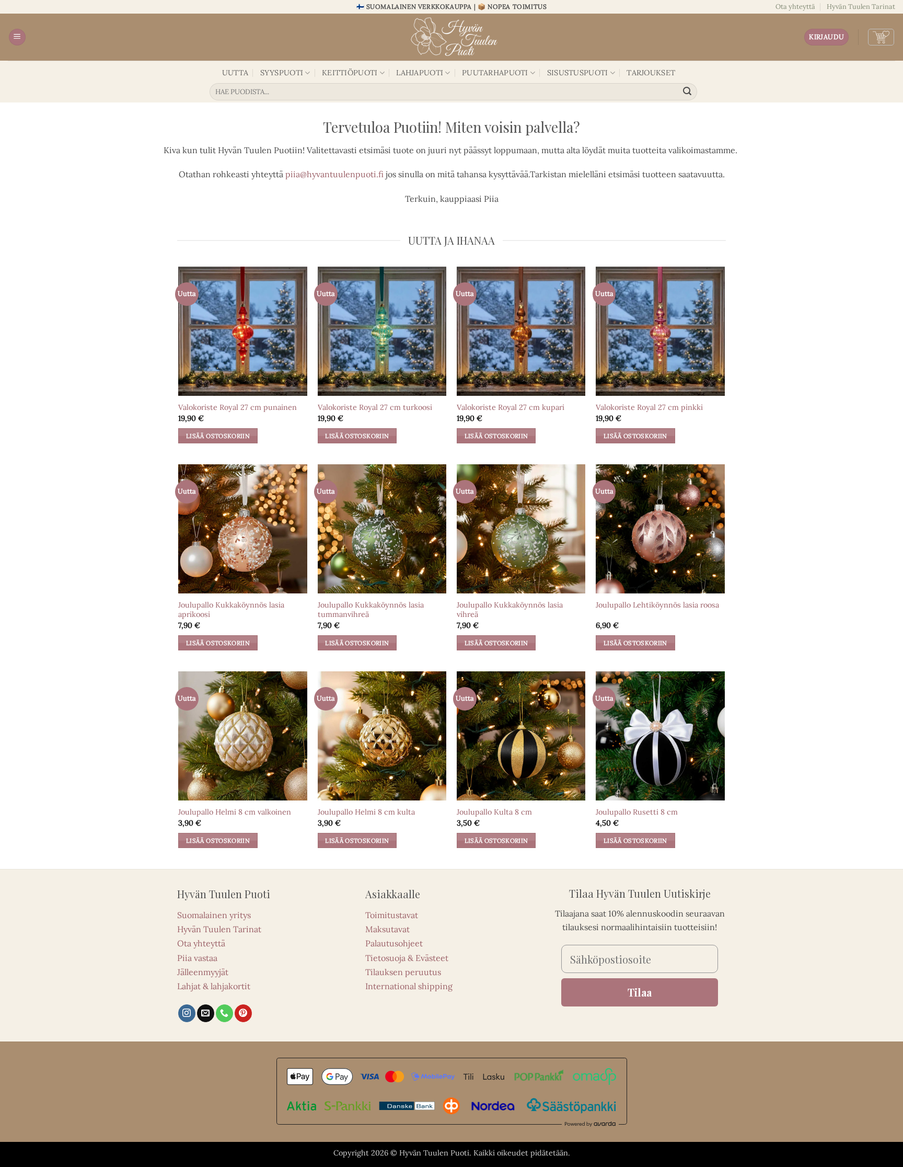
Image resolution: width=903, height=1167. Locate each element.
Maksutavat (387, 929)
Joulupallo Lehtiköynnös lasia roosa (657, 605)
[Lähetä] (688, 92)
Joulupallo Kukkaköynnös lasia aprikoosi (231, 610)
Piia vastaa (197, 958)
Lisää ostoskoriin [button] (218, 436)
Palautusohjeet (394, 943)
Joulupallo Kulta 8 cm (494, 812)
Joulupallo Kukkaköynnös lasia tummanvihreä (371, 610)
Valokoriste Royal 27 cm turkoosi (375, 407)
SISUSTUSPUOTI (577, 72)
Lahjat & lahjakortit (213, 986)
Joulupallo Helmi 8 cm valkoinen (234, 812)
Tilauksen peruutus (403, 972)
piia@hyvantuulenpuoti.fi (334, 174)
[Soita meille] (224, 1013)
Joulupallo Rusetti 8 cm (637, 812)
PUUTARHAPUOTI (495, 72)
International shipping (409, 986)
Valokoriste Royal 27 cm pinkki (649, 407)
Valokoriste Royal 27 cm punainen (237, 407)
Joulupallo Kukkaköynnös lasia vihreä (510, 610)
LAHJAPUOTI (419, 72)
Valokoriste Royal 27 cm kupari (510, 407)
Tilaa (640, 992)
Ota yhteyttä (795, 6)
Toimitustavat (391, 915)
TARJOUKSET (651, 72)
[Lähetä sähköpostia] (205, 1013)
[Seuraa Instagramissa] (186, 1013)
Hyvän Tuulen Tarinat (861, 6)
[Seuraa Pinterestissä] (243, 1013)
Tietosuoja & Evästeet (406, 958)
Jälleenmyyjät (202, 972)
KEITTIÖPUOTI (349, 72)
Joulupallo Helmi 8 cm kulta (366, 812)
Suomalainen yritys (214, 915)
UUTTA (235, 72)
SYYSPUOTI (282, 72)
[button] (17, 37)
